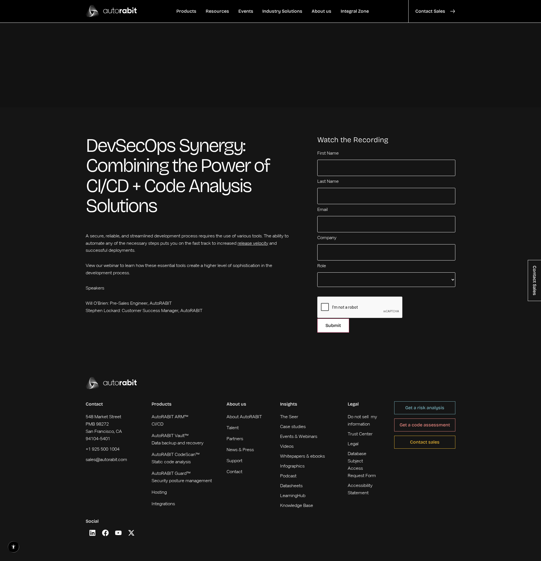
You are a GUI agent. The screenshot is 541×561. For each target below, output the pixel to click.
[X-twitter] (131, 532)
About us (236, 404)
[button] (186, 11)
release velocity (253, 243)
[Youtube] (118, 532)
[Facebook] (105, 532)
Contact (94, 404)
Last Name (328, 181)
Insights (288, 404)
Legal (353, 404)
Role (321, 266)
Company (326, 238)
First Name (328, 153)
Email (322, 210)
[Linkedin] (92, 532)
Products (162, 404)
